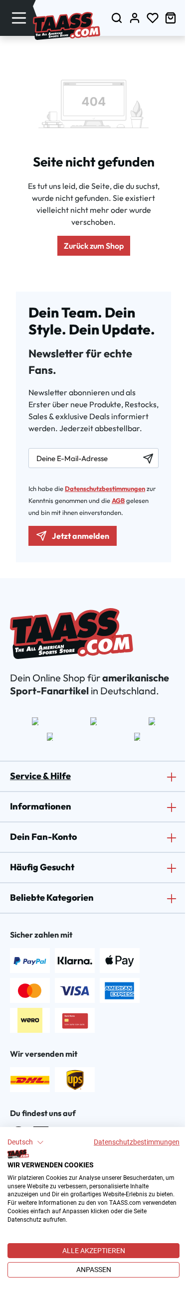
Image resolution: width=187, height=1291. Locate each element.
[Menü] (18, 17)
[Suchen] (117, 17)
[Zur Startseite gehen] (66, 26)
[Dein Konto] (135, 17)
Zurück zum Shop (94, 246)
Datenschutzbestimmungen (137, 1142)
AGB (118, 500)
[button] (25, 1142)
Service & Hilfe (40, 776)
